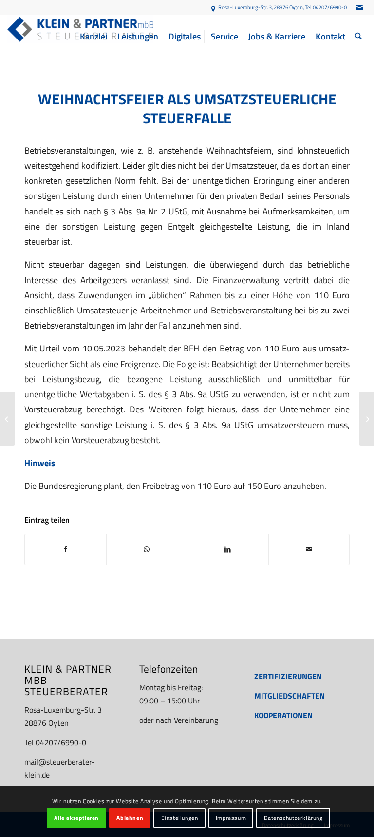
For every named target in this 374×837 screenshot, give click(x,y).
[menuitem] (93, 36)
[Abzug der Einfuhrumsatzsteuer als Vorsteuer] (7, 419)
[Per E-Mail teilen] (309, 549)
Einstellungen (179, 817)
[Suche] (358, 36)
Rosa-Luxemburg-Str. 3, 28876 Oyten (260, 7)
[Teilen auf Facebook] (65, 549)
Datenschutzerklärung (293, 817)
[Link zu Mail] (359, 7)
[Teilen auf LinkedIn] (227, 549)
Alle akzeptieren (76, 817)
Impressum (231, 817)
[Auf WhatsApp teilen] (147, 549)
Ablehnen (129, 817)
